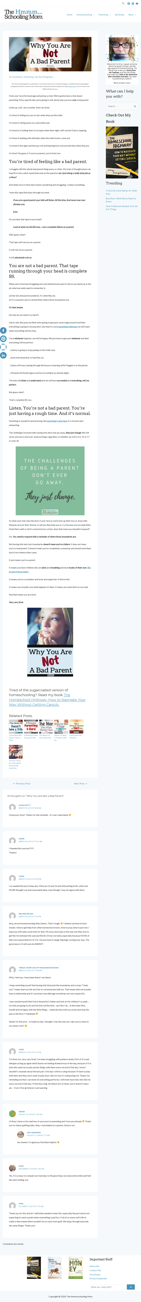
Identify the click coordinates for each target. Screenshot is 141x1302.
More (131, 14)
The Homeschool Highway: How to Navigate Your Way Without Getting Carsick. (47, 700)
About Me (94, 1266)
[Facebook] (129, 3)
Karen (21, 839)
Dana (21, 1166)
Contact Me (95, 1270)
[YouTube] (137, 3)
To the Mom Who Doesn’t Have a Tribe (15, 737)
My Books (119, 14)
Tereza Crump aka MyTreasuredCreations (39, 968)
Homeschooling (84, 14)
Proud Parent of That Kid (76, 736)
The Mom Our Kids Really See (45, 736)
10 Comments (15, 77)
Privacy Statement (98, 1278)
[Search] (131, 1287)
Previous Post (21, 784)
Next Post (80, 784)
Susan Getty (25, 805)
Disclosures (95, 1274)
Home (69, 14)
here (56, 89)
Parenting (103, 14)
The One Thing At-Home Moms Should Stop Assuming (15, 764)
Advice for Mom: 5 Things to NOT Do (60, 737)
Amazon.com (72, 86)
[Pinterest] (133, 3)
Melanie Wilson (26, 914)
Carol (22, 876)
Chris (21, 1049)
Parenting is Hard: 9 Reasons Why (31, 736)
